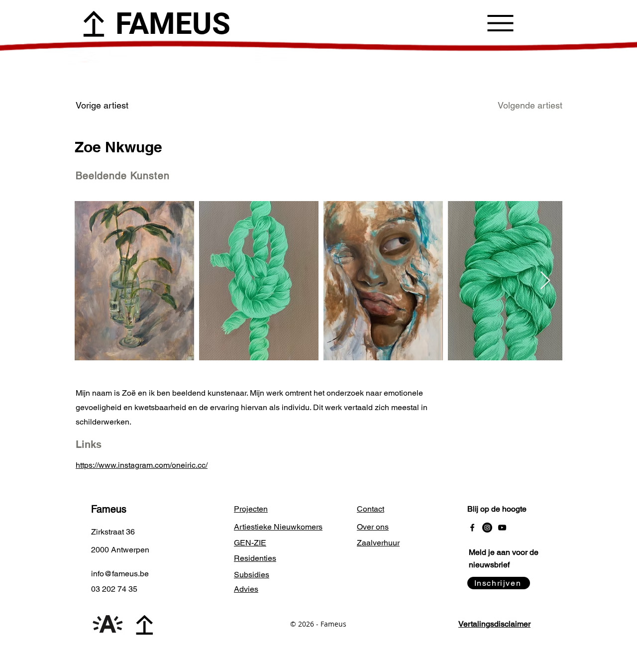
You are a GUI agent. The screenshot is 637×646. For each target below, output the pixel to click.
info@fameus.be (120, 573)
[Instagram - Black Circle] (487, 528)
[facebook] (472, 528)
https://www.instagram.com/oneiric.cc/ (142, 465)
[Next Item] (545, 281)
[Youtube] (502, 528)
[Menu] (500, 22)
